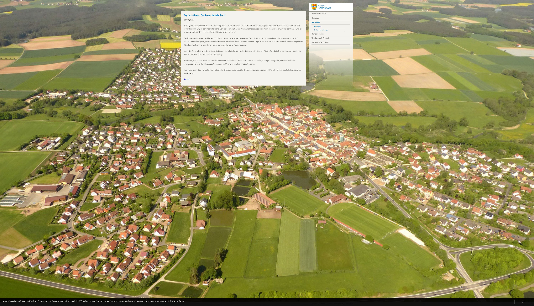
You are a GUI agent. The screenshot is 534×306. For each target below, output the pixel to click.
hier (183, 301)
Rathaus (315, 18)
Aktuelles (316, 22)
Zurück (186, 79)
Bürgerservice (318, 34)
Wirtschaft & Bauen (320, 42)
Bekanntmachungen (321, 30)
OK (522, 302)
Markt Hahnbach (319, 14)
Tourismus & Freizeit (320, 38)
